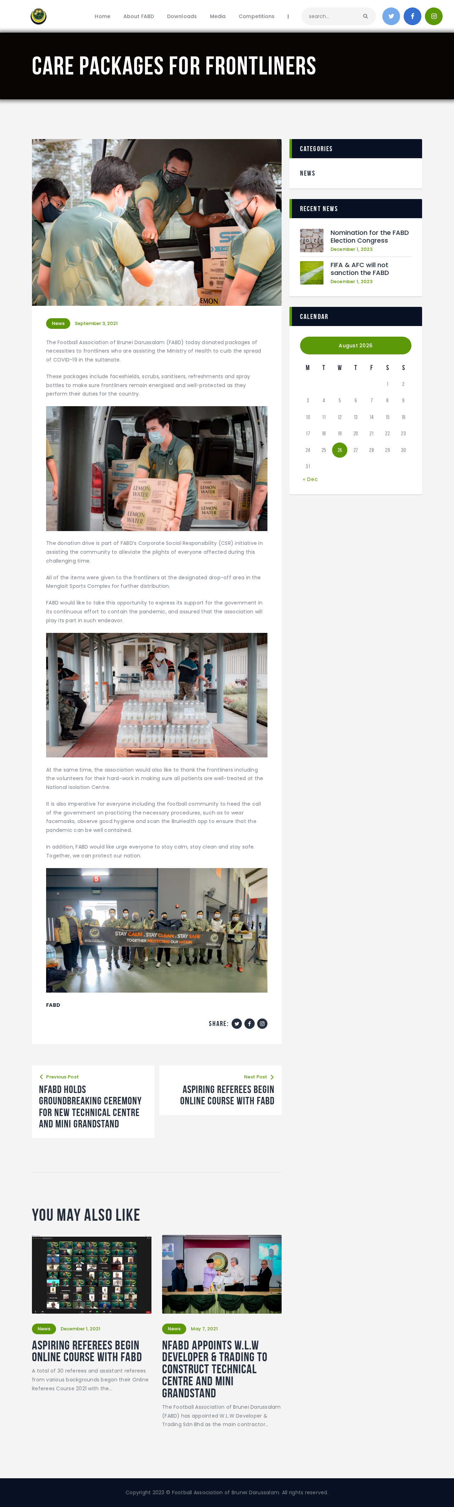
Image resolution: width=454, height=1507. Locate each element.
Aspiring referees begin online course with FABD (87, 1351)
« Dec (310, 479)
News (58, 323)
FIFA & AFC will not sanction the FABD (360, 269)
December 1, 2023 (352, 249)
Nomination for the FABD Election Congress (370, 237)
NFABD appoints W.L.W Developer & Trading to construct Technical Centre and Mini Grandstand (214, 1369)
